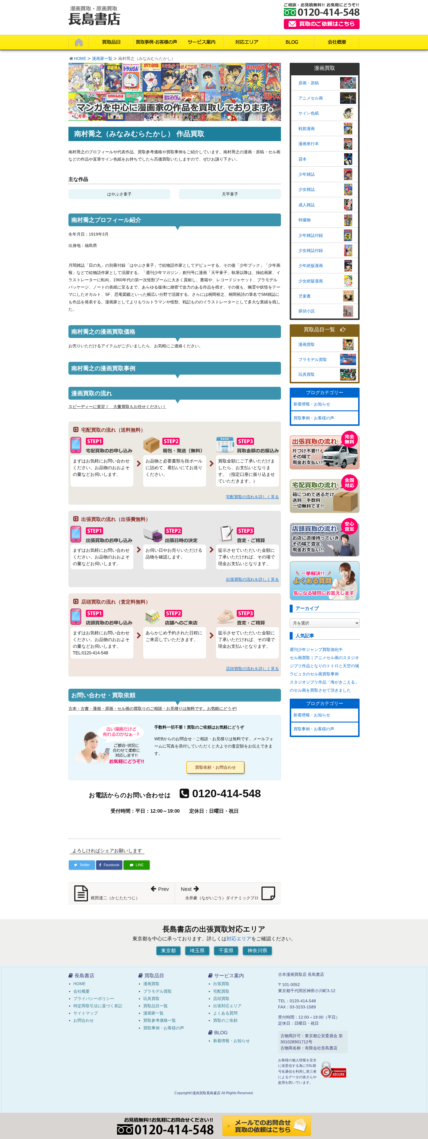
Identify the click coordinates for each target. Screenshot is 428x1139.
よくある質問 (225, 1013)
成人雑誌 (306, 204)
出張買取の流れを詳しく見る (252, 579)
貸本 (302, 159)
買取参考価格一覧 (159, 1020)
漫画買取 (306, 344)
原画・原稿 (308, 83)
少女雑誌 (306, 189)
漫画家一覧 (102, 58)
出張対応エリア (227, 1005)
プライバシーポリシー (93, 998)
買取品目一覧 (319, 329)
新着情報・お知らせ (311, 404)
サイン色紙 (308, 113)
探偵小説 (306, 311)
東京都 (168, 950)
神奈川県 (257, 950)
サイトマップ (85, 1013)
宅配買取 (221, 991)
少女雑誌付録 (310, 250)
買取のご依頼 (225, 1020)
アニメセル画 (310, 98)
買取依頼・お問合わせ (215, 767)
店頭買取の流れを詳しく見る (252, 668)
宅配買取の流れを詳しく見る (252, 496)
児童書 (304, 296)
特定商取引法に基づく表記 (97, 1005)
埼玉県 (197, 950)
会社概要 (81, 991)
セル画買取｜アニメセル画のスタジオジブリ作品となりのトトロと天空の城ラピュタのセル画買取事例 (324, 665)
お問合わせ (83, 1020)
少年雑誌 (306, 174)
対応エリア (239, 939)
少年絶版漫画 (310, 265)
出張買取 (221, 983)
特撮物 (304, 220)
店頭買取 (221, 998)
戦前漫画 (306, 128)
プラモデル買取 (312, 359)
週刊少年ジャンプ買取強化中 (316, 649)
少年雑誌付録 (310, 235)
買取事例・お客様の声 (313, 418)
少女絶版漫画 (310, 281)
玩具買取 (306, 374)
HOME (80, 58)
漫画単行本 (308, 143)
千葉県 (226, 950)
